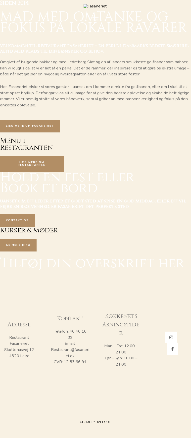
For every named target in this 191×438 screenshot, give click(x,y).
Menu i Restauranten (26, 144)
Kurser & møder (29, 230)
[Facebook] (172, 349)
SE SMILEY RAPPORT (95, 422)
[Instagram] (171, 337)
